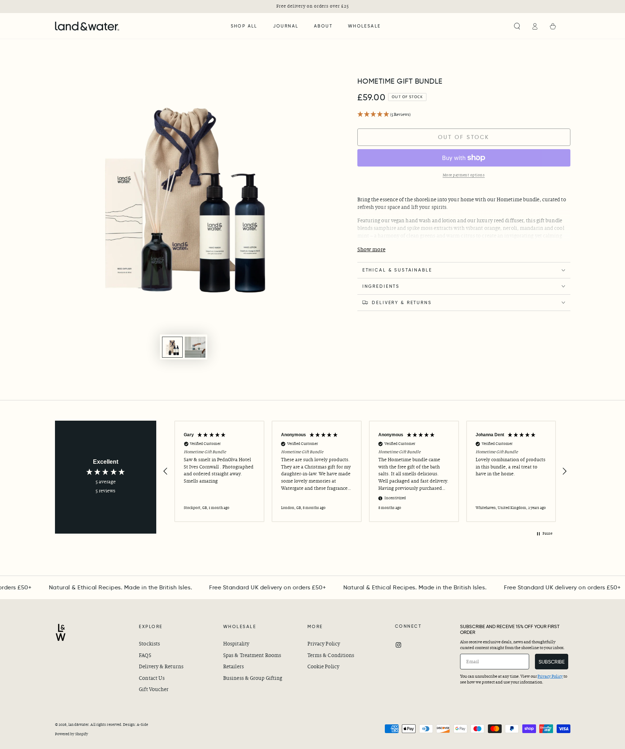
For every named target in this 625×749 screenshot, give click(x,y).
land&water (78, 724)
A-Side (142, 724)
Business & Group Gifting (252, 678)
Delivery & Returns (161, 667)
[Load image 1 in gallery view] (172, 347)
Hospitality (236, 644)
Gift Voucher (154, 689)
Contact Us (152, 678)
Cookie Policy (323, 667)
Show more (371, 250)
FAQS (145, 655)
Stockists (149, 644)
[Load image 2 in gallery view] (195, 347)
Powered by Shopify (71, 734)
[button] (517, 26)
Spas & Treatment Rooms (252, 655)
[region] (365, 471)
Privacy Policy (323, 644)
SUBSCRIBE (552, 661)
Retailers (233, 667)
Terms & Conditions (330, 655)
